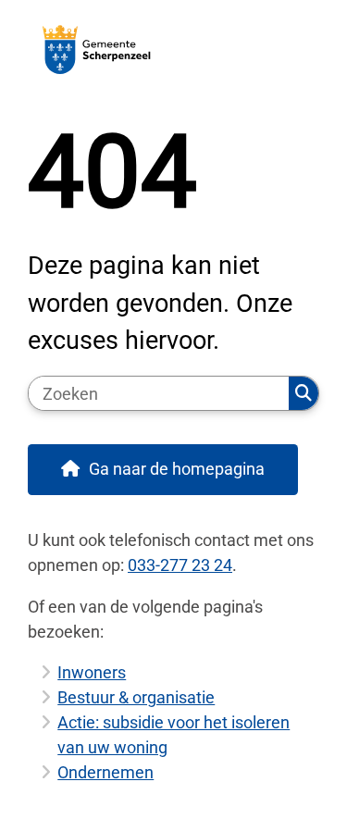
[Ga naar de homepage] (173, 49)
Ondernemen (105, 772)
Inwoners (91, 672)
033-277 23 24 (180, 565)
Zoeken (303, 393)
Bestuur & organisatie (136, 697)
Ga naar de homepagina (177, 468)
